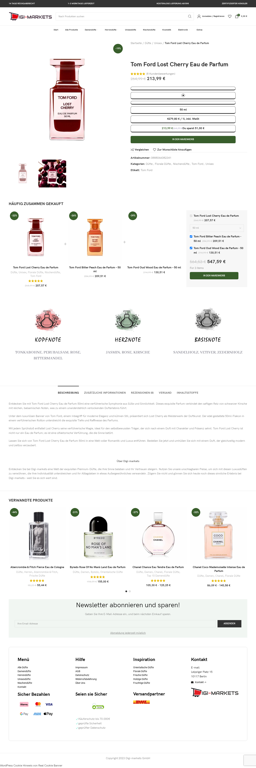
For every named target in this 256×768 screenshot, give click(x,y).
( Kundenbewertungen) (160, 74)
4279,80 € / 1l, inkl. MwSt (183, 119)
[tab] (68, 391)
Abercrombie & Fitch (45, 572)
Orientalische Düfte (111, 572)
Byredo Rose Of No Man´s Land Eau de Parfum (98, 567)
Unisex (158, 43)
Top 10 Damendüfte (158, 575)
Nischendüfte (181, 164)
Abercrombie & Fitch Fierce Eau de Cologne (37, 567)
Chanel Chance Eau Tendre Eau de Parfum (158, 567)
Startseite (136, 43)
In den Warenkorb (183, 139)
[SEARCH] (190, 16)
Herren (28, 572)
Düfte (148, 43)
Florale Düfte (163, 164)
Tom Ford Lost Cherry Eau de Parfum (35, 267)
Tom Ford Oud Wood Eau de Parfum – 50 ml (154, 267)
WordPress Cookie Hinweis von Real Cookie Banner (31, 765)
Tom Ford (197, 164)
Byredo (95, 572)
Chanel (158, 572)
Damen (85, 572)
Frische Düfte (37, 575)
